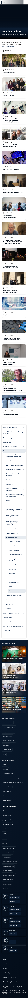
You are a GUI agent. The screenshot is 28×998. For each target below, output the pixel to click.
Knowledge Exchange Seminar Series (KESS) (10, 291)
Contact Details (7, 815)
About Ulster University (9, 811)
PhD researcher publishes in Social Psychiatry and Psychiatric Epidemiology (11, 120)
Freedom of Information (9, 977)
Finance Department (8, 865)
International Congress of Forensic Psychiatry (10, 266)
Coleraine (5, 768)
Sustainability (6, 888)
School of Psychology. (8, 47)
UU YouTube (13, 925)
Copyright (5, 968)
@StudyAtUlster (14, 897)
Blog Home (6, 315)
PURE (4, 754)
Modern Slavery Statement (10, 982)
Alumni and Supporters (8, 847)
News (4, 832)
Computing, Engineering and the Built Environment (10, 676)
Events (4, 837)
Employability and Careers (9, 861)
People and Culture (7, 879)
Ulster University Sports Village (11, 778)
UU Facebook (13, 913)
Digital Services (6, 856)
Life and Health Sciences (9, 692)
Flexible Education (7, 870)
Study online (5, 744)
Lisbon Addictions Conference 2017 (9, 363)
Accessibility (6, 964)
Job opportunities (7, 820)
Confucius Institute (7, 852)
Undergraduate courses (8, 726)
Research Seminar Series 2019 (12, 192)
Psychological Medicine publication (10, 216)
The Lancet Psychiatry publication (10, 413)
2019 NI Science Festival (11, 169)
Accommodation (6, 786)
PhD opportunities (9, 72)
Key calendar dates (8, 824)
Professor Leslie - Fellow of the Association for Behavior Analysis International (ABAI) (12, 241)
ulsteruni (12, 942)
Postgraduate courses (8, 731)
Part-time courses (7, 735)
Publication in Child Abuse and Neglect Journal (11, 145)
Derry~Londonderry (7, 773)
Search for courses (8, 723)
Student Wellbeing (7, 883)
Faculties (5, 829)
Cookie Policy (6, 973)
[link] (14, 64)
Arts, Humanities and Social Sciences (12, 658)
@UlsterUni (12, 901)
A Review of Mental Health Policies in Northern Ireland (12, 338)
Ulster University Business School (11, 709)
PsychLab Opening (9, 96)
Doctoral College (6, 749)
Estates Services (6, 800)
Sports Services (6, 791)
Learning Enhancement (8, 874)
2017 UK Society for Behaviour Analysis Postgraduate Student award (12, 388)
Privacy (5, 959)
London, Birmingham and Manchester (13, 782)
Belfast (4, 764)
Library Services (6, 795)
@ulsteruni (12, 950)
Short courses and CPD (8, 740)
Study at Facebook (15, 909)
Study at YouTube (15, 921)
